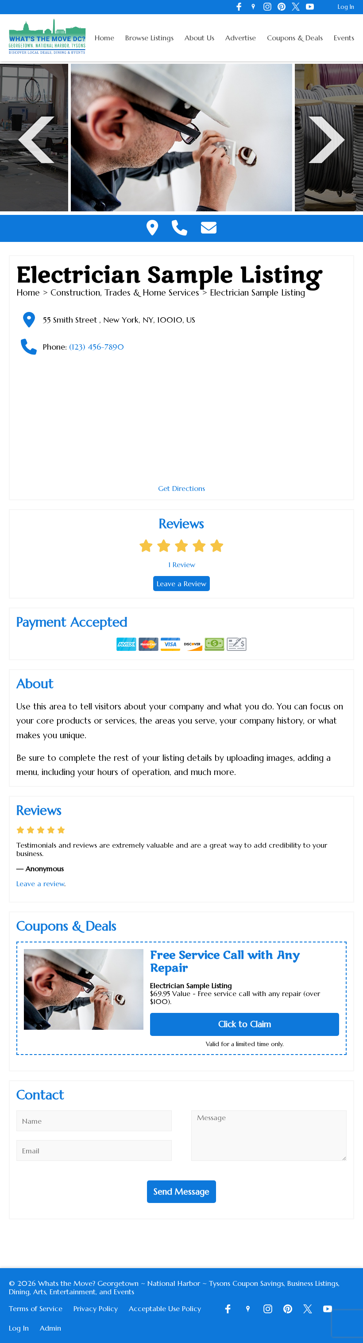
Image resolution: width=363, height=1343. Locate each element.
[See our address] (152, 228)
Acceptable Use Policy (165, 1308)
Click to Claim (244, 1024)
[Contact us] (208, 228)
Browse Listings (149, 37)
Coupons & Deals (295, 37)
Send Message (181, 1191)
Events (344, 37)
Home (104, 37)
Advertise (240, 37)
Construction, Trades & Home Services (124, 292)
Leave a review (40, 883)
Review (181, 564)
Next (327, 138)
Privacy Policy (95, 1308)
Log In (346, 7)
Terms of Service (35, 1308)
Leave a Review (181, 583)
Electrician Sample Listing (191, 985)
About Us (199, 37)
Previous (36, 138)
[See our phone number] (179, 228)
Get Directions (181, 488)
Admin (50, 1328)
